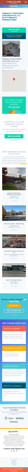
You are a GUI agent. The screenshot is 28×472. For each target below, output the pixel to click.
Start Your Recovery (14, 310)
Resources (14, 461)
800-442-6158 (14, 30)
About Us (14, 460)
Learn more (14, 200)
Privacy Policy (14, 463)
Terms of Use (14, 462)
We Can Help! (17, 36)
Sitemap (14, 464)
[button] (14, 79)
